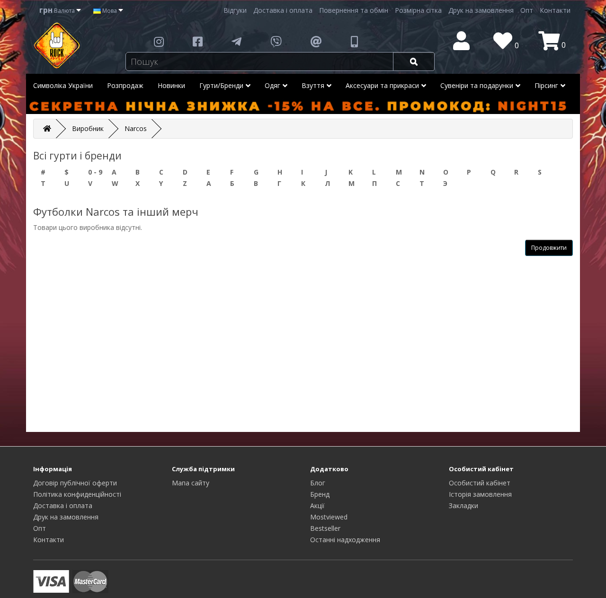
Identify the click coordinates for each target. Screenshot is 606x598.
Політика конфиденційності (77, 494)
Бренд (320, 494)
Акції (317, 505)
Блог (317, 482)
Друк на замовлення (481, 10)
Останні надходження (345, 539)
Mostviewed (329, 516)
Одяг (272, 85)
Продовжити (549, 248)
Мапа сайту (190, 482)
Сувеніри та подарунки (476, 85)
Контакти (555, 10)
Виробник (88, 128)
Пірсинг (546, 85)
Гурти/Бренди (221, 85)
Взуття (313, 85)
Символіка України (63, 85)
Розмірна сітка (418, 10)
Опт (526, 10)
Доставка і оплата (282, 10)
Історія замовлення (480, 494)
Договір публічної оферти (75, 482)
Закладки (463, 505)
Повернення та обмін (353, 10)
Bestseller (325, 528)
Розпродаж (125, 85)
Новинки (171, 85)
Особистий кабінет (479, 482)
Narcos (136, 128)
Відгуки (235, 10)
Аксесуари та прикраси (382, 85)
